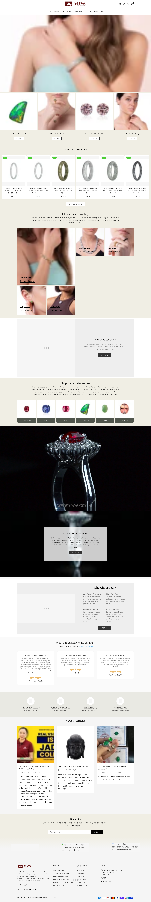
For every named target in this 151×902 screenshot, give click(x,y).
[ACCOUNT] (124, 3)
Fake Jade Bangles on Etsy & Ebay (63, 882)
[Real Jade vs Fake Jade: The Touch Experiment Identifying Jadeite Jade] (35, 744)
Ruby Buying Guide (58, 885)
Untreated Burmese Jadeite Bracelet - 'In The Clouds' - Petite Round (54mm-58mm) (38, 191)
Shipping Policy (81, 876)
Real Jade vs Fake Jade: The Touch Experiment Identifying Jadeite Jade (34, 768)
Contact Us (80, 873)
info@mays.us (107, 881)
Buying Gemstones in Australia (62, 876)
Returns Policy (81, 879)
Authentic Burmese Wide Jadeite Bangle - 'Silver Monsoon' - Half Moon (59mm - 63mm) (112, 191)
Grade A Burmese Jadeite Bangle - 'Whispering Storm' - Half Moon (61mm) (88, 191)
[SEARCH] (120, 3)
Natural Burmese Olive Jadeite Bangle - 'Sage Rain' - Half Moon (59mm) (63, 191)
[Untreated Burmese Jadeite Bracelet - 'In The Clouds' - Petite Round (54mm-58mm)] (38, 171)
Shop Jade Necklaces (87, 252)
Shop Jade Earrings (27, 310)
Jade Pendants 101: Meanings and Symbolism (73, 767)
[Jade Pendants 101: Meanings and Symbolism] (75, 744)
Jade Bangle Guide (58, 870)
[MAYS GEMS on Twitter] (21, 889)
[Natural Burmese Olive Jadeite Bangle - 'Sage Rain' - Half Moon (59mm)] (63, 171)
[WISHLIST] (128, 3)
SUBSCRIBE (97, 832)
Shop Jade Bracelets (27, 281)
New (5, 158)
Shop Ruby (132, 138)
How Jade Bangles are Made (61, 879)
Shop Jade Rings (114, 252)
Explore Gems (75, 552)
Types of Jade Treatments (61, 873)
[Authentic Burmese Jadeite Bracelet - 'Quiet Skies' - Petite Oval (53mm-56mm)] (13, 171)
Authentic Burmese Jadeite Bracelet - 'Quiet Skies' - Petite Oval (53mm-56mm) (13, 191)
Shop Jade (56, 138)
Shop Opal (18, 138)
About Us (104, 628)
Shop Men (104, 355)
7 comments (120, 772)
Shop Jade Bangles (75, 204)
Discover (88, 11)
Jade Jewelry (66, 11)
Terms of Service (82, 885)
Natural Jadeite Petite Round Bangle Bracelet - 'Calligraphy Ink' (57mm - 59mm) (137, 191)
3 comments (37, 772)
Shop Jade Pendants (57, 310)
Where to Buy (98, 11)
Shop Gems (94, 138)
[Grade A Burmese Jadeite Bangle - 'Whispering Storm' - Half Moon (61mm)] (87, 171)
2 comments (78, 770)
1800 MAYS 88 (107, 878)
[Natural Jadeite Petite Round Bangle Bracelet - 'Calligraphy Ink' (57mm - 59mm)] (137, 171)
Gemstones (78, 11)
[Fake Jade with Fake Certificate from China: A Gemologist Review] (115, 744)
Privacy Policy (81, 882)
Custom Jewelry (53, 11)
